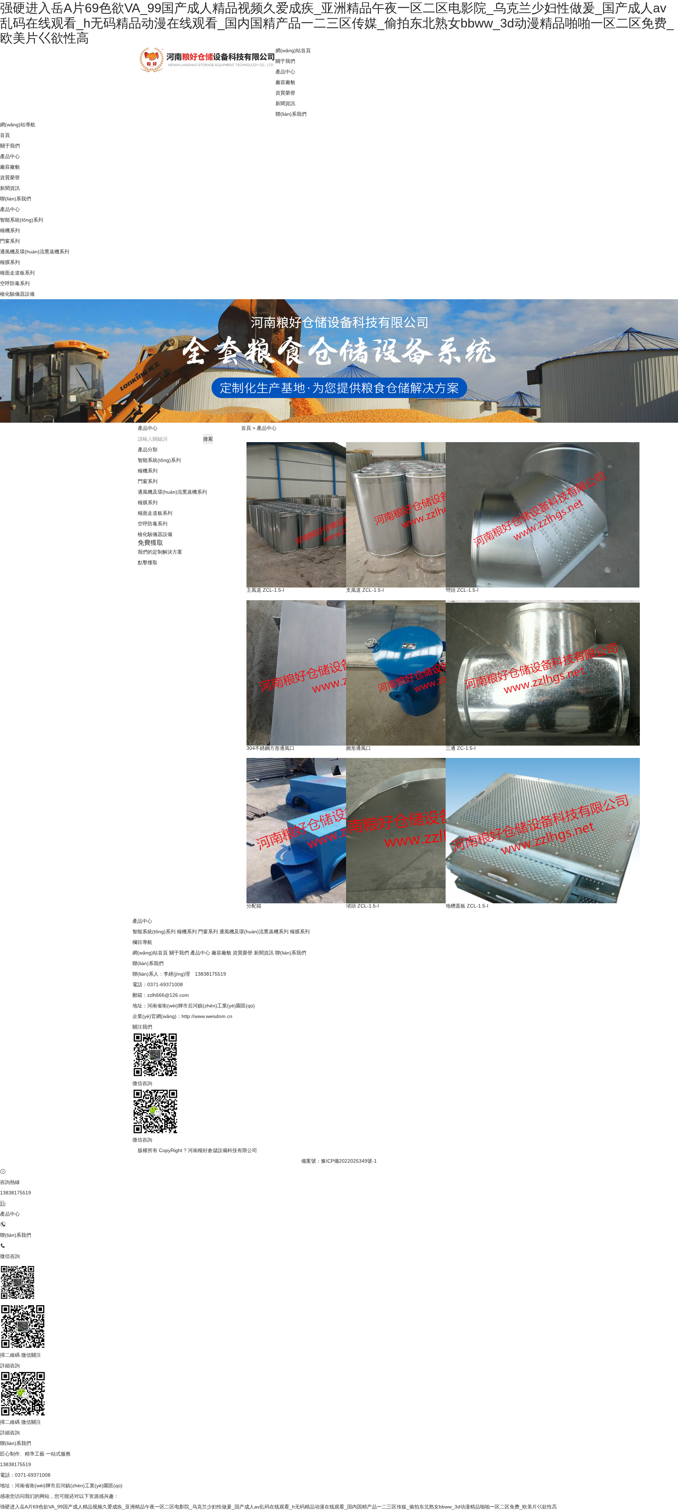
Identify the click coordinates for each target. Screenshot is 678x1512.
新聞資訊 (285, 103)
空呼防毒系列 (15, 283)
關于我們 (285, 61)
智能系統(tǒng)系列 (21, 220)
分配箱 (253, 906)
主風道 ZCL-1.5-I (265, 590)
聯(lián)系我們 (291, 114)
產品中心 (266, 428)
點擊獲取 (147, 562)
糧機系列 (10, 230)
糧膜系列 (10, 262)
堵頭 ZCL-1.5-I (362, 906)
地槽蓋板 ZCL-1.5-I (467, 906)
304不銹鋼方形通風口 (270, 748)
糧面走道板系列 (17, 273)
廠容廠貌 (285, 82)
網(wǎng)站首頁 (150, 953)
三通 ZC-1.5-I (461, 748)
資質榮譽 (285, 93)
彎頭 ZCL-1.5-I (462, 590)
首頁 (246, 428)
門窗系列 (10, 241)
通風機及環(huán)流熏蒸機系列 (34, 251)
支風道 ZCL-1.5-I (365, 590)
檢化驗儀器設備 (17, 294)
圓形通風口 (358, 748)
